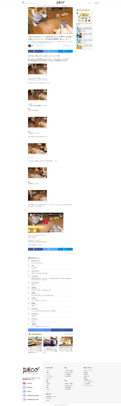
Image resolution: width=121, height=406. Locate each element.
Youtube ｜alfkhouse (32, 236)
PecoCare (49, 398)
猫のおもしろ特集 (69, 383)
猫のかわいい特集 (69, 385)
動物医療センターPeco (51, 396)
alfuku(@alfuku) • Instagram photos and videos (37, 241)
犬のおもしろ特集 (69, 370)
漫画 (48, 381)
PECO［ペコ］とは (88, 370)
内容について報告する (69, 253)
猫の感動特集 (68, 387)
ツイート (51, 51)
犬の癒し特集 (68, 376)
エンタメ (48, 374)
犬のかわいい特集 (69, 372)
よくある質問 (87, 383)
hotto (48, 400)
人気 (48, 385)
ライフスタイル (50, 376)
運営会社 (86, 372)
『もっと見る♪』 (38, 244)
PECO (60, 2)
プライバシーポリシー (88, 385)
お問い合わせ (87, 376)
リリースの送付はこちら (89, 381)
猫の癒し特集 (68, 389)
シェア (36, 51)
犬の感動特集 (68, 374)
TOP (48, 370)
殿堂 (48, 387)
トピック (48, 389)
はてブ (66, 51)
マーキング (66, 45)
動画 (48, 372)
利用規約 (86, 374)
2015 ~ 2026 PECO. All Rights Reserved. (60, 404)
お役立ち (48, 383)
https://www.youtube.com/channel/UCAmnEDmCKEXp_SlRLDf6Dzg (39, 128)
